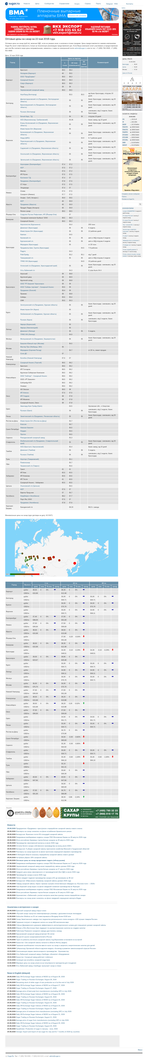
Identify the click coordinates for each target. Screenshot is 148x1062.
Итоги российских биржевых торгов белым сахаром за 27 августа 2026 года (45, 869)
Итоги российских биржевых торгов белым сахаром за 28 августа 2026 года (45, 840)
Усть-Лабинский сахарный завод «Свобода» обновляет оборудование (42, 954)
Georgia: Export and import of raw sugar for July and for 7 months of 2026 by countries (48, 1032)
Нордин (23, 431)
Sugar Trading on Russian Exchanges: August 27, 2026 (36, 988)
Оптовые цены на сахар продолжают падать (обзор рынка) (40, 860)
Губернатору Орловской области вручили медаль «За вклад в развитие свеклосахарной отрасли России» (56, 948)
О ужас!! (125, 236)
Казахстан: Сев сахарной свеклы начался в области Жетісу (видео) (41, 942)
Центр (124, 67)
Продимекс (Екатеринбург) (30, 181)
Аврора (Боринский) (28, 324)
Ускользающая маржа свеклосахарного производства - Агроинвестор (42, 951)
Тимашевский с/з (26, 258)
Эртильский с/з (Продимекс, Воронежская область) (39, 160)
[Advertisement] (62, 1041)
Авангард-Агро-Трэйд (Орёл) (31, 406)
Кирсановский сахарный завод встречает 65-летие (35, 934)
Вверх (140, 1050)
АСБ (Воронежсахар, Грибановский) (34, 120)
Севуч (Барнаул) (26, 83)
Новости (27, 3)
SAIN (123, 142)
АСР (22, 168)
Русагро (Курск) (26, 320)
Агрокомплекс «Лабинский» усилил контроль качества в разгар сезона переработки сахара (50, 895)
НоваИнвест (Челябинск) (29, 496)
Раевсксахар (25, 462)
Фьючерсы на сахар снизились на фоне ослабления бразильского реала (43, 831)
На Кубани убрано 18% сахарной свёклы (31, 857)
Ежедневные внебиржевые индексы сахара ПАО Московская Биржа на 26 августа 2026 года (51, 889)
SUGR (124, 124)
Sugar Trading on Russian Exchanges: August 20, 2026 (36, 1026)
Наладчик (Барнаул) (28, 73)
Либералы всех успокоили (130, 240)
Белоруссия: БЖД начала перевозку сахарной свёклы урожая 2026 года (43, 881)
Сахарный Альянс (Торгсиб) (31, 363)
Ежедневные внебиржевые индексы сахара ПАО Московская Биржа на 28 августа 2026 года (51, 837)
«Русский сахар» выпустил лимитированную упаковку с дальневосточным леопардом (48, 913)
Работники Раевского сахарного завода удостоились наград (39, 931)
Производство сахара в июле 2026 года (31, 875)
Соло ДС (23, 353)
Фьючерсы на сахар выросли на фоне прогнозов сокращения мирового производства (48, 852)
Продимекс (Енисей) (28, 290)
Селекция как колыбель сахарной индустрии (33, 960)
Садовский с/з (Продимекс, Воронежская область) (39, 148)
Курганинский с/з (26, 241)
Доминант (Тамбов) (27, 450)
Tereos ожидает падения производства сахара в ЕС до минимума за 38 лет (44, 878)
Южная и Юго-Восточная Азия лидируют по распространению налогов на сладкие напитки (50, 928)
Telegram (109, 4)
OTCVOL (125, 139)
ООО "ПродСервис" (27, 77)
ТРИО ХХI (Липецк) (27, 334)
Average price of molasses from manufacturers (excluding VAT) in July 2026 (43, 1011)
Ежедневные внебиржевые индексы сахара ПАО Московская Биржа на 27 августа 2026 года (51, 863)
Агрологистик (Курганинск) (30, 224)
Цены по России (127, 73)
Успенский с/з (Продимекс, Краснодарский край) (38, 266)
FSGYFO (125, 127)
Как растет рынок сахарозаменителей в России (34, 937)
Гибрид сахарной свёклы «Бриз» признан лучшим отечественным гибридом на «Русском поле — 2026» (55, 884)
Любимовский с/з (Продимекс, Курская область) (38, 314)
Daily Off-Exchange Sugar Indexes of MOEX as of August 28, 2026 (40, 977)
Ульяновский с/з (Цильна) (30, 486)
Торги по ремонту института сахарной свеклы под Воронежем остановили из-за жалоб (49, 940)
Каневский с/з (25, 238)
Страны (88, 3)
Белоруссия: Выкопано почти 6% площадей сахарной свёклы (39, 834)
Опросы (124, 196)
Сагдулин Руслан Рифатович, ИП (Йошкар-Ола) (38, 214)
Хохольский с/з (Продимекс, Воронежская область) (39, 154)
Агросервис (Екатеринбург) (30, 164)
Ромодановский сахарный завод (32, 438)
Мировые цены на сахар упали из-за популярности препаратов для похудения (46, 963)
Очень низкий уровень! (129, 249)
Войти (123, 8)
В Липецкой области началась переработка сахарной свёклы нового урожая (45, 855)
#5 (123, 121)
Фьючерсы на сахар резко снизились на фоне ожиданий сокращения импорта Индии (48, 898)
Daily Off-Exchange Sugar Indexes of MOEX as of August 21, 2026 (40, 1014)
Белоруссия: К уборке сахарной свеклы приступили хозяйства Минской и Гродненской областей (52, 849)
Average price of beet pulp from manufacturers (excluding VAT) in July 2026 (43, 991)
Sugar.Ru (11, 1056)
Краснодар (125, 64)
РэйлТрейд (24, 254)
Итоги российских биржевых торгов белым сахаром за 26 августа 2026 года (45, 892)
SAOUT (124, 145)
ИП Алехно (24, 393)
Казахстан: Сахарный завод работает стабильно (34, 957)
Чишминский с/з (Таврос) (29, 466)
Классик (23, 424)
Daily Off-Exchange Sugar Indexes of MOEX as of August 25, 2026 (40, 1000)
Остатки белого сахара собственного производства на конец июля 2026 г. (44, 846)
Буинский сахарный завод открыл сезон (31, 911)
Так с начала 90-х (128, 224)
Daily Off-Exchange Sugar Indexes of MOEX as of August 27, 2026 (40, 985)
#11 (123, 119)
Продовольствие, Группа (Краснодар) (34, 248)
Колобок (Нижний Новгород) (31, 358)
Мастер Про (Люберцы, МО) (31, 347)
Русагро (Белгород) (27, 112)
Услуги (76, 4)
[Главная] (12, 4)
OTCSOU (125, 134)
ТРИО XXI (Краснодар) (29, 261)
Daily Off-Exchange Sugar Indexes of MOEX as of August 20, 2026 (40, 1023)
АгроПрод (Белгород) (28, 94)
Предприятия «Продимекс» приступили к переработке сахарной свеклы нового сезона (49, 828)
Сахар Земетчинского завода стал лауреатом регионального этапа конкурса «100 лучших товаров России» (57, 919)
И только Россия (128, 215)
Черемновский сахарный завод (32, 90)
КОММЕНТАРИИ (128, 208)
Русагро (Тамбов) (27, 454)
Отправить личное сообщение (131, 194)
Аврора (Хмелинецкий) (29, 328)
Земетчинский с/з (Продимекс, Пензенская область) (40, 416)
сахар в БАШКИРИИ (129, 211)
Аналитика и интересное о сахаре (23, 907)
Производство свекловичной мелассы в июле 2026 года (37, 843)
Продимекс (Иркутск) (28, 204)
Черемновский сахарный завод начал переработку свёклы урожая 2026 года (45, 866)
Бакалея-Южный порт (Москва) (32, 343)
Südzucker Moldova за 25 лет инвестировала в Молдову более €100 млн (43, 916)
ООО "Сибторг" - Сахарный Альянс (33, 376)
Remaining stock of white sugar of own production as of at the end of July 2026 (45, 982)
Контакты (129, 4)
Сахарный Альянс (27, 80)
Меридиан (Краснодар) (29, 244)
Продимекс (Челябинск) (29, 503)
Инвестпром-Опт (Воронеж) (30, 129)
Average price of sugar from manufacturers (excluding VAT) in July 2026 (42, 1020)
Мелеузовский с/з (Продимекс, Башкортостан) (37, 339)
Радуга (23, 251)
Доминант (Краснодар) (29, 228)
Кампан (23, 234)
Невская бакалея (26, 428)
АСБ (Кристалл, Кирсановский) (32, 447)
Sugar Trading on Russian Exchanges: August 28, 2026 (36, 979)
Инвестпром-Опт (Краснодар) (31, 231)
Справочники (64, 3)
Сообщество (49, 3)
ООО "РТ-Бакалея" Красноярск (32, 284)
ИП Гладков (24, 396)
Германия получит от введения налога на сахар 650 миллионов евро (42, 922)
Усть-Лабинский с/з (27, 270)
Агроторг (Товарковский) (29, 459)
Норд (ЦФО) (25, 138)
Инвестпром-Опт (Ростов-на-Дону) (33, 421)
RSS (116, 4)
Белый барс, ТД (26, 116)
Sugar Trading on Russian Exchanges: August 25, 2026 (36, 1003)
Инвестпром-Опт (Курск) (29, 309)
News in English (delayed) (18, 973)
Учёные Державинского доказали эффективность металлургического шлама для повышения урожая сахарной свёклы (61, 925)
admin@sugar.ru (81, 48)
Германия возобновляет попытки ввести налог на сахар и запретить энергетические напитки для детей (55, 945)
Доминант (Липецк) (27, 331)
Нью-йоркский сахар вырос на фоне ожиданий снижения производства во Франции (48, 886)
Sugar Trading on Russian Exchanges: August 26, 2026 (36, 997)
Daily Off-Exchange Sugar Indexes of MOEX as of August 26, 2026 (40, 994)
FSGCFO (125, 129)
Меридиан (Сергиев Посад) (30, 350)
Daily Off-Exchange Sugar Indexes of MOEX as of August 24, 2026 (40, 1006)
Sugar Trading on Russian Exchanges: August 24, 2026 (36, 1008)
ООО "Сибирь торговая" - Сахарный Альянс (37, 287)
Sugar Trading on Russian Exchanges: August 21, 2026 (36, 1017)
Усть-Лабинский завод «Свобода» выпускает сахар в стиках (38, 966)
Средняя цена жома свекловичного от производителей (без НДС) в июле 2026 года (48, 872)
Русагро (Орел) (26, 410)
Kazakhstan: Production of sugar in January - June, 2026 (37, 1029)
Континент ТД (25, 178)
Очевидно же (127, 245)
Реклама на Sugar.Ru (128, 199)
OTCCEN (125, 137)
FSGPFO (125, 132)
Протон (23, 434)
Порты (98, 3)
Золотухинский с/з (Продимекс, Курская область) (38, 305)
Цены (37, 3)
